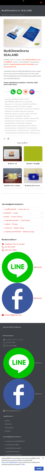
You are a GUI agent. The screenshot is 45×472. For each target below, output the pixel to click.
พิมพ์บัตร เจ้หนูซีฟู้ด (33, 164)
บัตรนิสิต (15, 106)
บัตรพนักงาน (28, 108)
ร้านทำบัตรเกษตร (35, 130)
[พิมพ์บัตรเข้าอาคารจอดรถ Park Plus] (33, 175)
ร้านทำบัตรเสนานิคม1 (11, 133)
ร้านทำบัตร (33, 125)
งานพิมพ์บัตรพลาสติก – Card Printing (17, 220)
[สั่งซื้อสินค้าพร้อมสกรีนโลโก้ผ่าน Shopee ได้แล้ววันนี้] (25, 91)
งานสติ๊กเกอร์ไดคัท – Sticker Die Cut (16, 209)
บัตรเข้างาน (15, 113)
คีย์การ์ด (21, 101)
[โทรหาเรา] (13, 91)
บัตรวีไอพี (16, 111)
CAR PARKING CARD (11, 101)
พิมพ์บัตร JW (12, 164)
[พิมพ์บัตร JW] (12, 153)
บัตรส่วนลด (30, 111)
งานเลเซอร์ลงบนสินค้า (12, 445)
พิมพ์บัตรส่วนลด (9, 118)
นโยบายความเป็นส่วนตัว (10, 462)
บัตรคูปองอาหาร (9, 104)
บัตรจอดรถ (18, 104)
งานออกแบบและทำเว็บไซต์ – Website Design (19, 232)
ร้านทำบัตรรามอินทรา (11, 130)
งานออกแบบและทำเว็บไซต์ (13, 455)
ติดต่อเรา (8, 431)
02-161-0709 (10, 247)
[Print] (9, 138)
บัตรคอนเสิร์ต (28, 101)
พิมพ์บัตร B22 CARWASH (13, 186)
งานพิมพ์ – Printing (11, 224)
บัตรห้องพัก (8, 113)
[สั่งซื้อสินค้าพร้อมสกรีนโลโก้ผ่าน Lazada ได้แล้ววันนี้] (32, 91)
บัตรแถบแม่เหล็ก (9, 116)
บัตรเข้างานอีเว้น (25, 113)
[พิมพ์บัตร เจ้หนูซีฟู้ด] (33, 153)
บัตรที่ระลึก (25, 104)
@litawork (38, 267)
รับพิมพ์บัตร (28, 123)
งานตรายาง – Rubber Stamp (14, 228)
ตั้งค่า (23, 465)
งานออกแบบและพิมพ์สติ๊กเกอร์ (15, 441)
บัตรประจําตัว (20, 108)
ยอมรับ (39, 468)
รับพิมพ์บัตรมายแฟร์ (23, 125)
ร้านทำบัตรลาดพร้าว (24, 130)
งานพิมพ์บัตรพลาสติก (16, 15)
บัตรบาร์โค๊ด (21, 106)
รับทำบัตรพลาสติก (10, 123)
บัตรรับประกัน (8, 111)
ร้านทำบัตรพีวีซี (21, 128)
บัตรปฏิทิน (29, 106)
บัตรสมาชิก (23, 111)
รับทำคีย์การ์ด (19, 118)
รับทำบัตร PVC (34, 118)
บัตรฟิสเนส (36, 108)
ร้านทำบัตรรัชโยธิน (31, 128)
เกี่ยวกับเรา (8, 424)
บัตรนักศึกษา (33, 104)
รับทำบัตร (26, 118)
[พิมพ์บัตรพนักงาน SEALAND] (22, 33)
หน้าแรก (4, 15)
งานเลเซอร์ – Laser (10, 213)
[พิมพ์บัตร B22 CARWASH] (12, 175)
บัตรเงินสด (33, 113)
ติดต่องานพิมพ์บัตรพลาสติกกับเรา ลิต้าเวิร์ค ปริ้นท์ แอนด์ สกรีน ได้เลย (21, 84)
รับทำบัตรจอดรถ (20, 121)
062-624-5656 (11, 250)
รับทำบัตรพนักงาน (30, 121)
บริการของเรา (9, 428)
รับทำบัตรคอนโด (9, 121)
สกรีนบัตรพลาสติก (23, 133)
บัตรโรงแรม (26, 116)
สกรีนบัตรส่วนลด (35, 133)
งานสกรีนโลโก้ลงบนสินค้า (13, 448)
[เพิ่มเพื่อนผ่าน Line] (19, 91)
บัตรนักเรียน (8, 106)
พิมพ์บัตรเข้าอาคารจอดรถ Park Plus (33, 186)
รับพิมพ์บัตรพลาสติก (11, 125)
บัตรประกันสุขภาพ (10, 108)
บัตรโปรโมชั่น (18, 116)
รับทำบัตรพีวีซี (20, 123)
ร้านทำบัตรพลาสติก (10, 128)
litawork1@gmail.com (13, 315)
